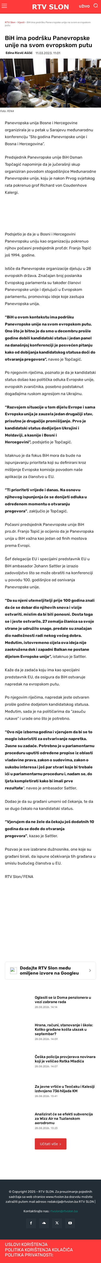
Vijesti (21, 22)
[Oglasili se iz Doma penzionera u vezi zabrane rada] (18, 1001)
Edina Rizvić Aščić (19, 52)
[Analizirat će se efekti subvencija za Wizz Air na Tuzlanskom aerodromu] (18, 1119)
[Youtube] (70, 1223)
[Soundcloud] (44, 1223)
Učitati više (49, 1143)
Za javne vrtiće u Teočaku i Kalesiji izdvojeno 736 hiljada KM (65, 1088)
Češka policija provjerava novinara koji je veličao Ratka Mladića (65, 1059)
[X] (57, 1223)
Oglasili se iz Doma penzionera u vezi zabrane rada (63, 999)
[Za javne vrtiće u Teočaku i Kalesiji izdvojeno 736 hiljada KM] (18, 1090)
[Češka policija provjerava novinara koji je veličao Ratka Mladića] (18, 1060)
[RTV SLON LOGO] (50, 6)
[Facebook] (31, 1223)
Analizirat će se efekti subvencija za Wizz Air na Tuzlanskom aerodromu (64, 1118)
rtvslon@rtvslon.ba (64, 1211)
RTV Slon (10, 22)
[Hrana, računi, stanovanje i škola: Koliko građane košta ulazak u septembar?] (18, 1031)
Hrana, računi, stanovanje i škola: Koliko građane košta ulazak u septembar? (64, 1029)
